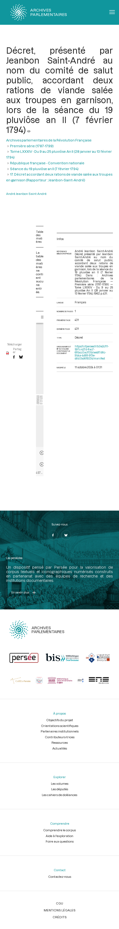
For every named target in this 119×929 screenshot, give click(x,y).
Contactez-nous (59, 876)
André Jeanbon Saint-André (26, 193)
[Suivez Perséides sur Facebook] (53, 535)
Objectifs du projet (59, 720)
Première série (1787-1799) (32, 146)
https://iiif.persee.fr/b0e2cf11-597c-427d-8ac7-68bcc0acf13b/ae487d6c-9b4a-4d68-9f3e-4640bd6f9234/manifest (92, 352)
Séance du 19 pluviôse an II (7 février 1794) (44, 169)
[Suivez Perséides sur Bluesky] (66, 535)
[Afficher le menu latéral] (43, 317)
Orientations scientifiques (59, 726)
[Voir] (28, 130)
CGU (59, 903)
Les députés (59, 789)
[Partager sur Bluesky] (21, 357)
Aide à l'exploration (59, 836)
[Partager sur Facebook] (14, 357)
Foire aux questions (60, 841)
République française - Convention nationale (47, 163)
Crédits (60, 917)
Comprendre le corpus (59, 830)
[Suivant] (42, 464)
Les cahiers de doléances (59, 795)
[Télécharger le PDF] (7, 353)
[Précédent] (42, 453)
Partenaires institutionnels (60, 731)
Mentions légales (60, 910)
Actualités (59, 748)
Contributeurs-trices (59, 737)
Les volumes (59, 783)
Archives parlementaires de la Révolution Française (49, 140)
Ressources (59, 742)
